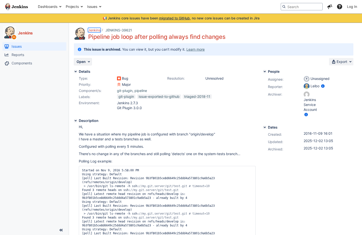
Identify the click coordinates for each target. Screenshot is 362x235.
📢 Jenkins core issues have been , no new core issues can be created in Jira (181, 18)
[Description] (75, 120)
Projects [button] (72, 6)
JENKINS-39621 (118, 30)
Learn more (195, 49)
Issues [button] (92, 6)
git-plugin (124, 90)
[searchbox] (301, 6)
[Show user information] (323, 86)
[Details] (75, 71)
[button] (330, 7)
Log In (352, 6)
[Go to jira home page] (16, 7)
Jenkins (94, 30)
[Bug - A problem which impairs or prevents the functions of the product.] (119, 78)
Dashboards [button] (47, 6)
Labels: (84, 97)
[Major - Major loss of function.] (119, 85)
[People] (264, 71)
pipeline (140, 90)
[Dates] (264, 127)
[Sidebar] (61, 230)
